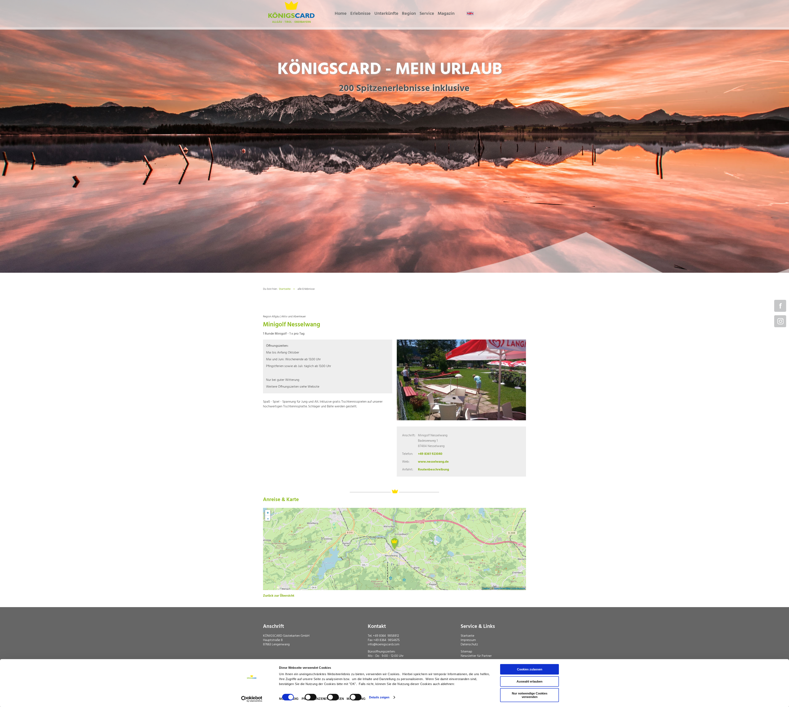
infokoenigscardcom (383, 644)
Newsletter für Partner (476, 656)
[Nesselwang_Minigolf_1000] (461, 380)
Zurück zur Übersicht (278, 595)
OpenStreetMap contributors (509, 588)
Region (409, 13)
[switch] (310, 697)
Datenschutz (469, 644)
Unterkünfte (386, 13)
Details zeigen (379, 697)
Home (341, 13)
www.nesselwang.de (433, 461)
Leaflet (486, 588)
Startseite (285, 289)
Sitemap (466, 651)
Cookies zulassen (529, 669)
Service (427, 13)
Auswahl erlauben (529, 681)
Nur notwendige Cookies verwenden (529, 695)
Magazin (446, 13)
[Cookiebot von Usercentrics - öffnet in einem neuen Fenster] (252, 699)
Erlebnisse (360, 13)
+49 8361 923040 (430, 454)
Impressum (468, 640)
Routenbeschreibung (433, 469)
